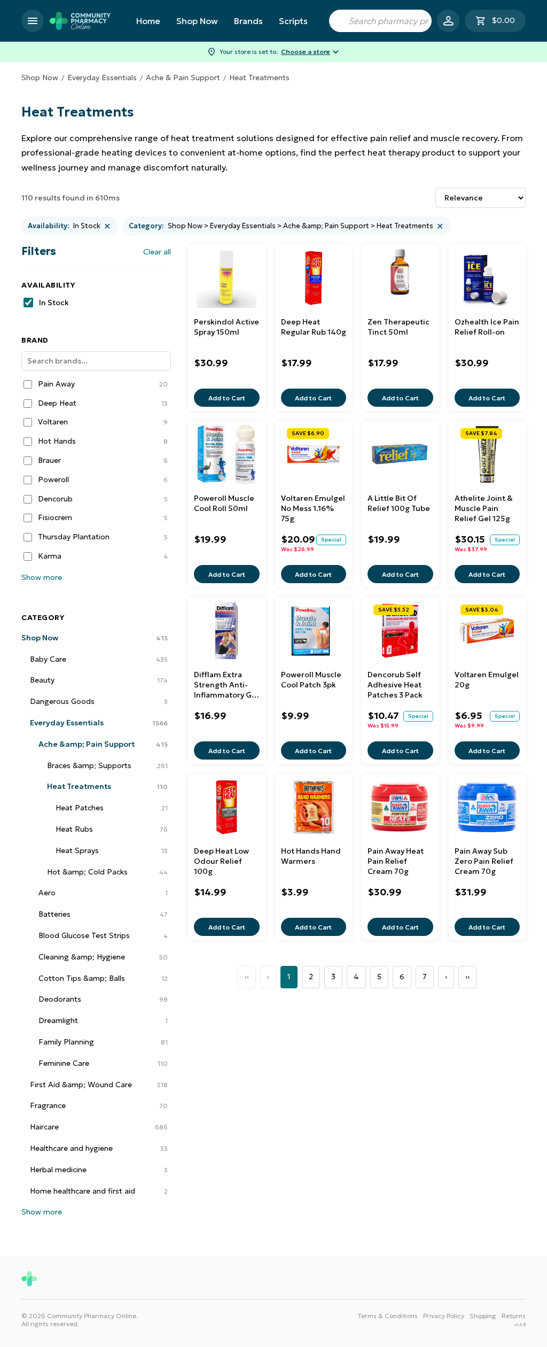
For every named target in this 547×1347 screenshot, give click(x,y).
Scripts (293, 21)
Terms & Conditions (387, 1316)
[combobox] (380, 21)
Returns (514, 1316)
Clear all (157, 252)
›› (467, 976)
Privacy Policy (443, 1316)
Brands (248, 21)
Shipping (483, 1316)
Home (148, 21)
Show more (41, 577)
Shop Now (197, 21)
